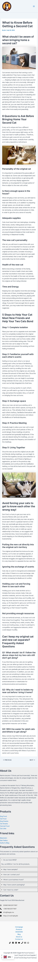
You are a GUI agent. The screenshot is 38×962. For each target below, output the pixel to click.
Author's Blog (4, 843)
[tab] (19, 862)
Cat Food (3, 819)
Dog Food (3, 816)
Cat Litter (3, 828)
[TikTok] (10, 943)
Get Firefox (4, 840)
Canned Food (4, 826)
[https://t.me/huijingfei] (9, 916)
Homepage (19, 927)
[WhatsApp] (28, 943)
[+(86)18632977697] (8, 909)
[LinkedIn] (16, 943)
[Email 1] (25, 943)
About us (19, 937)
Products (19, 929)
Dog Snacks (4, 821)
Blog (19, 934)
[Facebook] (13, 943)
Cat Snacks (4, 824)
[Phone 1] (22, 943)
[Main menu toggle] (34, 6)
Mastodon (3, 838)
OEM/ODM (19, 932)
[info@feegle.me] (7, 912)
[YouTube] (19, 943)
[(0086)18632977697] (8, 905)
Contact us (19, 939)
